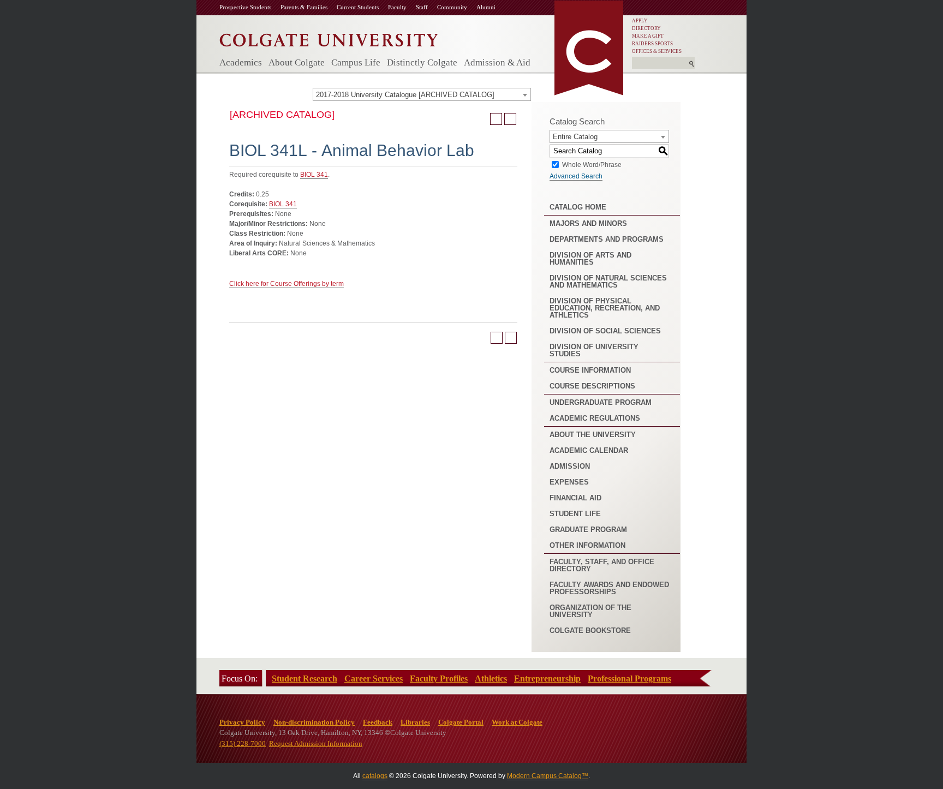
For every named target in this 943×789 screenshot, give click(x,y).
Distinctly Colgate (422, 62)
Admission (570, 466)
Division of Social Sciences (605, 331)
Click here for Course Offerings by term (286, 284)
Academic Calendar (589, 450)
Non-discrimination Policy (314, 722)
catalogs (374, 776)
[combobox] (422, 94)
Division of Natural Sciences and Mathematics (608, 281)
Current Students (358, 7)
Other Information (587, 545)
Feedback (377, 722)
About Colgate (296, 62)
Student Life (575, 514)
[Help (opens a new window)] (510, 119)
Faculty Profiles (439, 678)
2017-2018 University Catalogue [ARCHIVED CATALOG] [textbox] (405, 95)
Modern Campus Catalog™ (547, 776)
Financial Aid (575, 498)
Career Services (373, 678)
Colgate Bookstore (590, 630)
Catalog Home (578, 207)
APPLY (640, 20)
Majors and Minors (588, 223)
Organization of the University (590, 611)
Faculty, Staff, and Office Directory (602, 565)
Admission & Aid (497, 62)
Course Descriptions (592, 386)
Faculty (397, 7)
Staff (422, 7)
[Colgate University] (328, 37)
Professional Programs (629, 678)
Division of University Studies (594, 350)
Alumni (486, 7)
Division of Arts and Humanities (590, 258)
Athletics (491, 678)
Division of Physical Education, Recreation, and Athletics (605, 308)
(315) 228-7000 (242, 743)
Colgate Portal (461, 722)
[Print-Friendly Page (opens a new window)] (496, 119)
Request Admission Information (315, 743)
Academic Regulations (595, 418)
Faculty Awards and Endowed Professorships (609, 588)
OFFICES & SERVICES (657, 51)
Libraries (415, 722)
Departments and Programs (607, 239)
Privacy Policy (242, 722)
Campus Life (355, 62)
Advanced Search (576, 176)
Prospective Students (245, 7)
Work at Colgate (517, 722)
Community (452, 7)
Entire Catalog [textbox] (575, 137)
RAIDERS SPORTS (652, 43)
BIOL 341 (314, 174)
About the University (593, 435)
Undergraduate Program (601, 402)
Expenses (569, 482)
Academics (240, 62)
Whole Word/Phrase (592, 164)
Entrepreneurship (547, 678)
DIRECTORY (646, 28)
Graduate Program (588, 529)
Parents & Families (303, 7)
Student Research (304, 678)
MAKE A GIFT (648, 36)
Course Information (590, 370)
